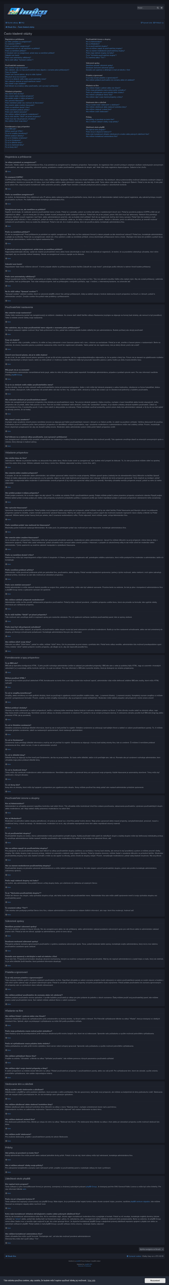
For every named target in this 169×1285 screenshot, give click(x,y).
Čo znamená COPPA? (13, 44)
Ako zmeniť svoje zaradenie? (15, 83)
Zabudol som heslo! (12, 55)
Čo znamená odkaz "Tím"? (95, 57)
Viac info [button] (91, 1280)
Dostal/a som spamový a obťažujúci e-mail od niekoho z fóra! (108, 70)
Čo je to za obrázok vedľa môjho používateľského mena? (25, 79)
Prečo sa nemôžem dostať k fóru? (17, 107)
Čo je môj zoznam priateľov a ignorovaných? (102, 78)
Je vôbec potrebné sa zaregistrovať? (18, 42)
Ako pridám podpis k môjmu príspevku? (19, 98)
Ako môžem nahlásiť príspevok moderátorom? (21, 114)
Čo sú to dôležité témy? (13, 142)
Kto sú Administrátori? (94, 42)
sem (24, 1189)
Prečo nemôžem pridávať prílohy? (17, 110)
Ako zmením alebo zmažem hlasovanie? (19, 105)
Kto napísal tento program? (95, 129)
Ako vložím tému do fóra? (14, 94)
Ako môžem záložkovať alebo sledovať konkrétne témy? (106, 107)
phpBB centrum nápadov (140, 1201)
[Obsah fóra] (28, 12)
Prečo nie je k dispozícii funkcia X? (98, 132)
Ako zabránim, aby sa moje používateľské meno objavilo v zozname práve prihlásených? (37, 70)
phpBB (78, 1261)
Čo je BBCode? (10, 129)
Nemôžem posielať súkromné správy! (99, 65)
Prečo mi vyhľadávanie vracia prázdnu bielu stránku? (105, 92)
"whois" (18, 1219)
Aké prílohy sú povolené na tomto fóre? (100, 119)
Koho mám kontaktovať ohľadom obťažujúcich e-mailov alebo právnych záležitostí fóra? (117, 134)
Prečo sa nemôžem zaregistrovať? (17, 46)
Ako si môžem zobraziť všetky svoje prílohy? (102, 122)
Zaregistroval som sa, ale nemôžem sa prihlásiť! (22, 48)
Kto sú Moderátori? (93, 44)
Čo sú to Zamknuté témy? (14, 145)
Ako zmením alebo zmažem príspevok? (19, 96)
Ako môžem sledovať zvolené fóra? (98, 109)
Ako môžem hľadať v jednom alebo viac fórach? (103, 88)
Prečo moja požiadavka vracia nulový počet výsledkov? (106, 90)
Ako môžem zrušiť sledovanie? (97, 111)
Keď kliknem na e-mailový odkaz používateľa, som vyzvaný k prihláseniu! (31, 86)
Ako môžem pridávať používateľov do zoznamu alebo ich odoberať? (110, 80)
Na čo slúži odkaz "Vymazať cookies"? (19, 60)
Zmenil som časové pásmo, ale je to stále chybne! (23, 74)
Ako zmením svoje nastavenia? (16, 68)
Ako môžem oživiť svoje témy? (16, 121)
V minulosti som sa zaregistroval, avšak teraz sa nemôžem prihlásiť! (30, 53)
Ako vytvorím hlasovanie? (14, 101)
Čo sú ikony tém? (11, 147)
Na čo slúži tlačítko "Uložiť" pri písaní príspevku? (23, 116)
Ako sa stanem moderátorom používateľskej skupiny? (105, 51)
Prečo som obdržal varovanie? (16, 112)
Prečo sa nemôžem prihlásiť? (15, 51)
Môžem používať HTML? (14, 131)
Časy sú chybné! (11, 72)
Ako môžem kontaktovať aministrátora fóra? (102, 136)
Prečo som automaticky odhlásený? (18, 57)
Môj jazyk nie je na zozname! (15, 77)
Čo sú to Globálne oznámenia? (16, 138)
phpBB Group (16, 375)
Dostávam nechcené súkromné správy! (100, 68)
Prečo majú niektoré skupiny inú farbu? (100, 53)
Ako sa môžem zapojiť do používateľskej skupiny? (104, 48)
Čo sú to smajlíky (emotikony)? (16, 133)
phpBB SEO (88, 1264)
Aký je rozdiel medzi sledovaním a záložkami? (102, 105)
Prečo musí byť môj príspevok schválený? (20, 119)
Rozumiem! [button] (155, 1281)
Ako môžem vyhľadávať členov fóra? (99, 95)
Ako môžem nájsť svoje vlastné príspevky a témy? (104, 97)
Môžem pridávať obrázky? (14, 136)
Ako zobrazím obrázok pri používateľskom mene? (23, 81)
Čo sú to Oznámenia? (13, 140)
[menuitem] (21, 23)
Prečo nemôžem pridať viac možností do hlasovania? (24, 103)
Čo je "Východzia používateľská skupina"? (101, 55)
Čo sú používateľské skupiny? (97, 46)
